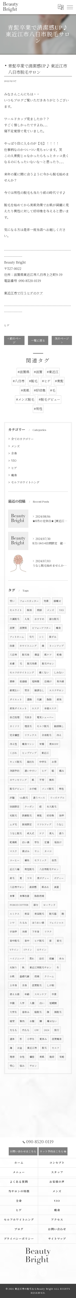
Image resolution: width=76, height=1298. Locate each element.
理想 (12, 1056)
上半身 (13, 985)
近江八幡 (14, 869)
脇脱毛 (38, 1012)
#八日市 (19, 381)
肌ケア (48, 654)
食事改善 (24, 895)
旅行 (56, 1030)
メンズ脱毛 (48, 788)
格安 (12, 1021)
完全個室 (14, 735)
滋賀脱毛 (37, 985)
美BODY (53, 744)
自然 (54, 860)
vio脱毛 (24, 797)
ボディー (59, 878)
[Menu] (69, 6)
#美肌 (25, 390)
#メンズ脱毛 (25, 399)
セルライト (16, 610)
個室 (32, 1056)
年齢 (27, 994)
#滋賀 (38, 372)
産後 (59, 699)
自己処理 (14, 717)
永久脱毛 (52, 806)
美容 (27, 913)
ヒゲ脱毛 (39, 940)
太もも (13, 1030)
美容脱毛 (39, 913)
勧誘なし (39, 690)
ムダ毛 (13, 824)
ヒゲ (6, 325)
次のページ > (62, 340)
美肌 (42, 1056)
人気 (27, 619)
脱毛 (44, 1047)
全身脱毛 (46, 735)
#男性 (38, 408)
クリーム (49, 976)
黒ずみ (52, 636)
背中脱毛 (14, 940)
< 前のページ (14, 340)
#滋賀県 (23, 372)
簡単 (12, 681)
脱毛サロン (48, 663)
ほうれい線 (38, 922)
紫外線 (60, 681)
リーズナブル (57, 797)
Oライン (41, 949)
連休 (12, 1039)
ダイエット (16, 699)
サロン (33, 1065)
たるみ (23, 922)
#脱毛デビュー (49, 399)
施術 (51, 1056)
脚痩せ (57, 601)
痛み (61, 770)
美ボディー (43, 878)
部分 (35, 904)
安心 (12, 1065)
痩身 (14, 475)
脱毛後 (25, 654)
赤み (61, 958)
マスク (13, 851)
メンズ (15, 446)
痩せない (52, 1021)
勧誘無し (59, 726)
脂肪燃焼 (39, 895)
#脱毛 (33, 381)
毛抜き (28, 717)
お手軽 (33, 788)
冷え (59, 735)
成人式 (30, 833)
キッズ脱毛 (16, 761)
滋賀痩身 (57, 1039)
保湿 (36, 654)
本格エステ (50, 708)
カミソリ (14, 726)
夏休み (43, 1039)
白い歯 (25, 842)
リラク (48, 931)
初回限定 (14, 806)
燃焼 (36, 976)
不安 (41, 779)
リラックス (31, 735)
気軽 (61, 1056)
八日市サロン (17, 887)
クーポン (29, 806)
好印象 (50, 815)
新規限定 (27, 824)
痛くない (44, 672)
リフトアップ (44, 824)
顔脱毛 (58, 1012)
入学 (22, 1003)
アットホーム (17, 636)
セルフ (55, 1047)
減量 (56, 887)
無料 (51, 779)
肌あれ (45, 887)
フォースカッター (29, 601)
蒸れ (31, 958)
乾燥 (59, 654)
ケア (41, 833)
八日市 (13, 654)
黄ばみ (25, 851)
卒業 (54, 994)
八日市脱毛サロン (49, 869)
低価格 (23, 681)
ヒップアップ (29, 752)
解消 (29, 610)
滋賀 (12, 627)
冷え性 (13, 744)
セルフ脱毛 (43, 726)
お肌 (12, 976)
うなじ (60, 824)
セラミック (40, 860)
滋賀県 (23, 627)
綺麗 (51, 958)
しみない (59, 672)
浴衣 (41, 958)
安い (12, 601)
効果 (46, 601)
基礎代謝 (24, 976)
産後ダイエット (18, 708)
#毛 (52, 390)
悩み (22, 1065)
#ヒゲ (46, 381)
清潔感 (33, 887)
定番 (46, 842)
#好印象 (40, 390)
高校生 (30, 761)
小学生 (30, 1039)
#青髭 (59, 381)
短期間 (53, 1003)
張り (61, 833)
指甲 (61, 815)
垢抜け (58, 842)
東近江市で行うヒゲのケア (23, 293)
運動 (29, 699)
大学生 (13, 1012)
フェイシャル (56, 922)
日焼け (48, 681)
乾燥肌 (13, 842)
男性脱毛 (29, 869)
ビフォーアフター (41, 627)
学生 (36, 842)
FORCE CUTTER (19, 904)
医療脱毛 (27, 815)
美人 (51, 833)
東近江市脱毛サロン (40, 967)
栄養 (41, 744)
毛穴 (31, 636)
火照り (13, 967)
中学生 (43, 761)
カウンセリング (18, 779)
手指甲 (13, 931)
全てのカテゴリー (22, 439)
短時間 (35, 681)
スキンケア (40, 994)
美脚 (39, 610)
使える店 (14, 994)
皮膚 (12, 663)
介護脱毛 (14, 619)
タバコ (48, 851)
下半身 (35, 931)
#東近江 (53, 372)
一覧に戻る (38, 340)
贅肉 (22, 1021)
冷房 (24, 931)
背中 (27, 940)
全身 (14, 453)
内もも (25, 1030)
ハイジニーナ (17, 958)
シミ (41, 636)
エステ (35, 708)
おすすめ (39, 619)
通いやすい (31, 770)
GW (36, 1030)
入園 (32, 1003)
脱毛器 (53, 913)
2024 (46, 1030)
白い (42, 1003)
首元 (59, 940)
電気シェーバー (45, 717)
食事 (12, 895)
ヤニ (36, 851)
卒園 (12, 1003)
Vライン (14, 949)
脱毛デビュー (17, 788)
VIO (13, 460)
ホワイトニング (28, 645)
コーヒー (14, 860)
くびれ (13, 752)
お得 (54, 761)
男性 (61, 788)
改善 (12, 645)
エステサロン (56, 690)
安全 (27, 690)
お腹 (32, 1021)
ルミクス (14, 913)
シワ (12, 922)
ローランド (49, 904)
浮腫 (12, 797)
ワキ (29, 878)
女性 (22, 1056)
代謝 (39, 699)
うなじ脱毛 (16, 833)
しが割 (50, 985)
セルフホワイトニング (25, 482)
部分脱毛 (54, 619)
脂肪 (49, 699)
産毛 (12, 878)
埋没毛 (28, 726)
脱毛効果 (32, 663)
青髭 (39, 815)
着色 (27, 860)
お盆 (19, 1047)
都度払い (14, 690)
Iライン (28, 949)
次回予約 (14, 770)
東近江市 (32, 1047)
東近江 (45, 752)
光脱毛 (13, 815)
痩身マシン (28, 744)
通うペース (39, 797)
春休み (25, 1012)
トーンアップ (56, 645)
